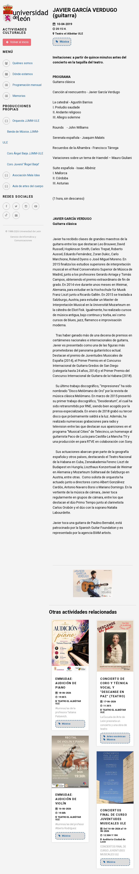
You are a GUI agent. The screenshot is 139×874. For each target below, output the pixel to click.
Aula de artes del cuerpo (27, 186)
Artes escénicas (115, 736)
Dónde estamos (22, 74)
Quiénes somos (22, 63)
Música (64, 41)
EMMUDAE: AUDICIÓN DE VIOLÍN (66, 799)
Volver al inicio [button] (19, 42)
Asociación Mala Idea (26, 175)
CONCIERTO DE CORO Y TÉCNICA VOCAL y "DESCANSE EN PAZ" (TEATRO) (114, 687)
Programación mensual (26, 85)
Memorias (18, 96)
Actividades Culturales (15, 31)
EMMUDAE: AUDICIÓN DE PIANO (66, 683)
